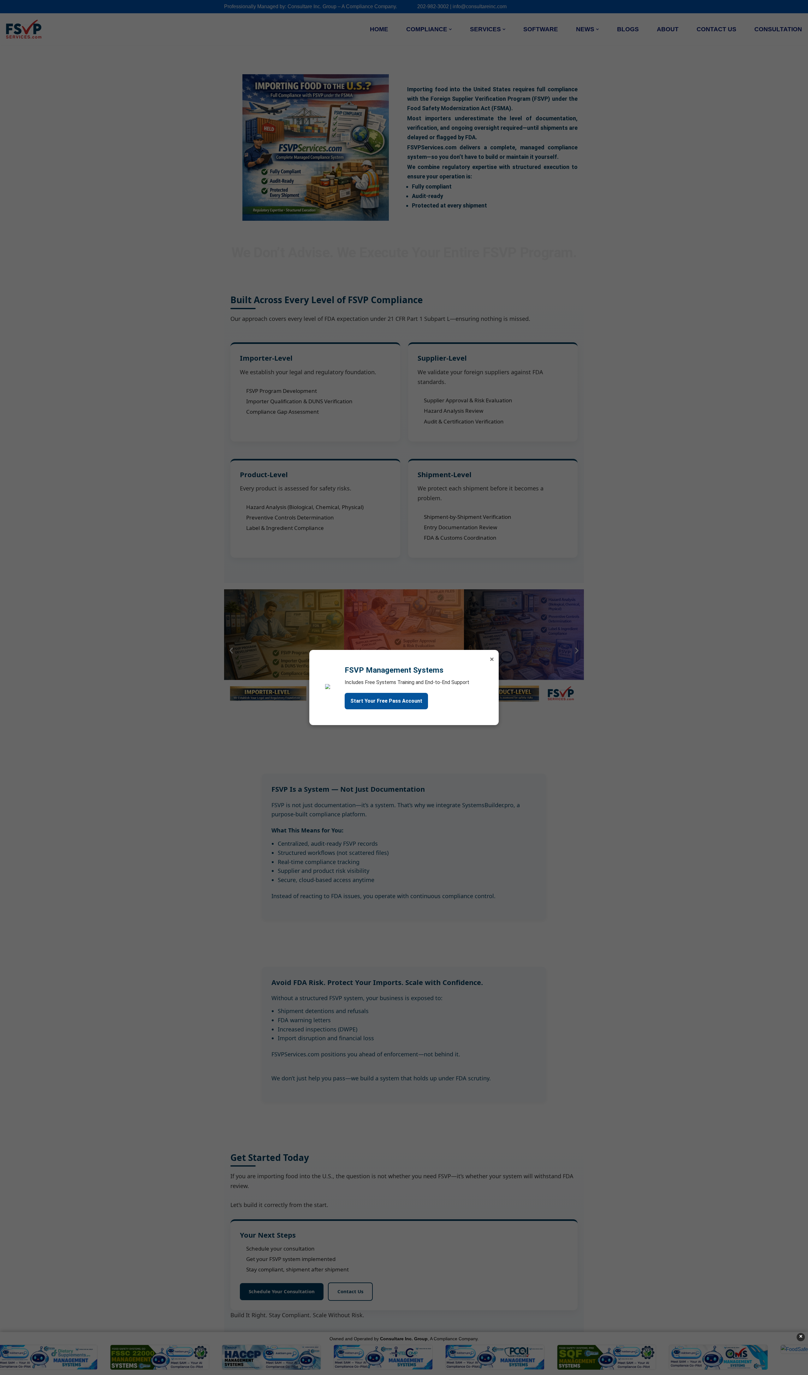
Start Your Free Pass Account (386, 701)
